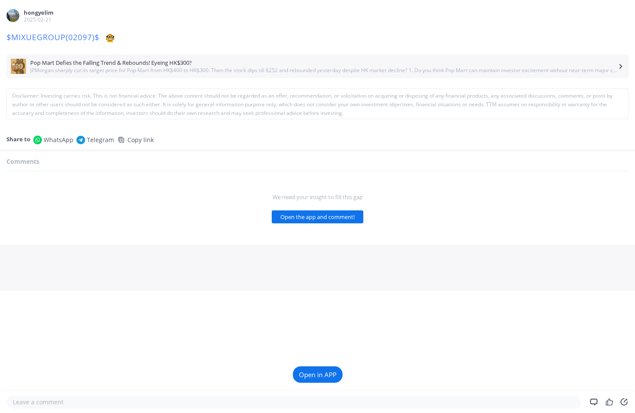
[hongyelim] (12, 15)
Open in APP (318, 374)
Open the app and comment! (317, 217)
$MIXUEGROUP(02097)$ (54, 37)
